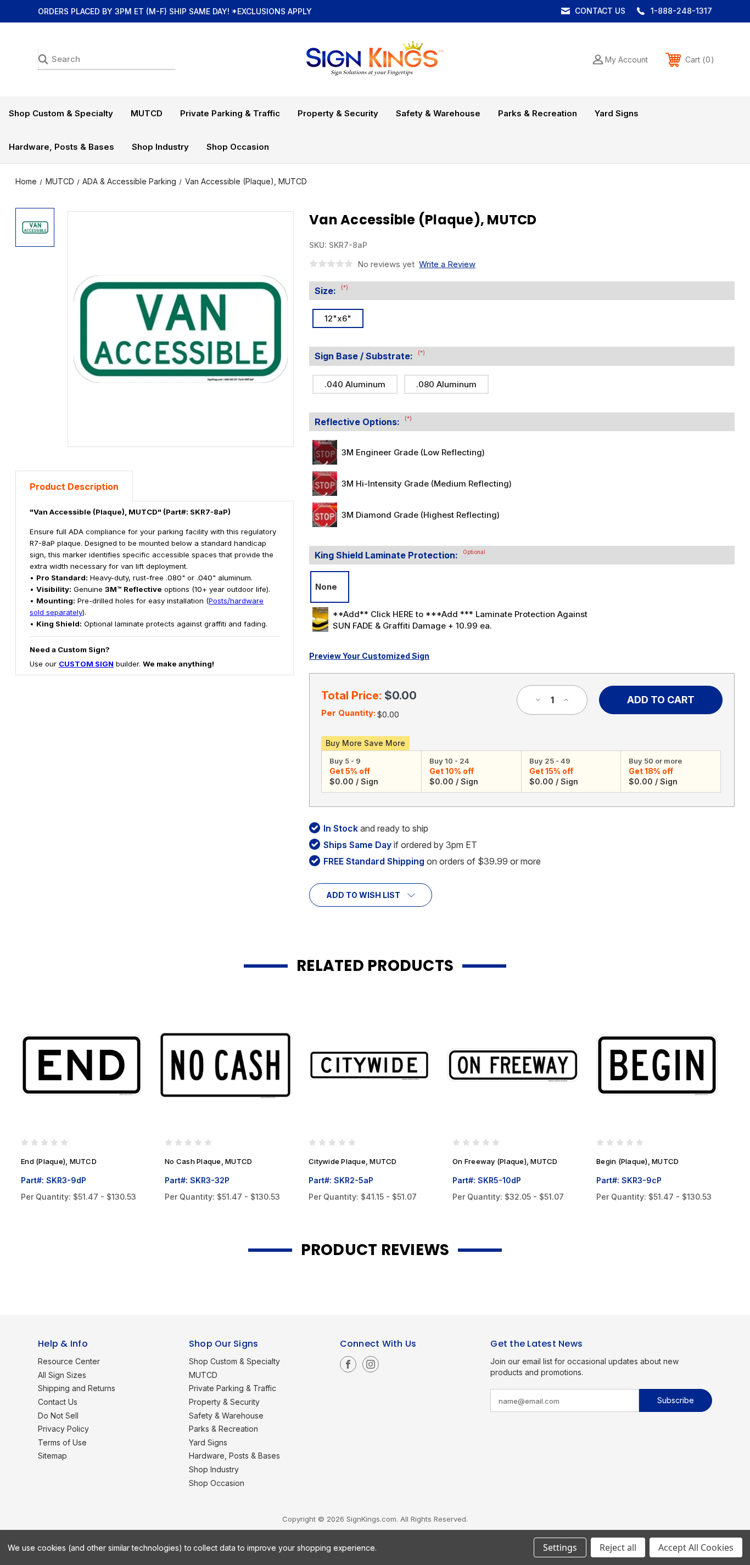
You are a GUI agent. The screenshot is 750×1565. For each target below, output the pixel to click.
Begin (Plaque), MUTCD (637, 1161)
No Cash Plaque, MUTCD (208, 1161)
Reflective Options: (363, 421)
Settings (560, 1547)
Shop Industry (160, 147)
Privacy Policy (63, 1428)
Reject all (618, 1547)
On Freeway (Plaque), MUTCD (505, 1161)
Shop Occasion (237, 147)
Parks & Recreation (537, 113)
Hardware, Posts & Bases (61, 147)
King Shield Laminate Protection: (400, 555)
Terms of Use (62, 1442)
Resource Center (69, 1361)
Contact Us (600, 10)
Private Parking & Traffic (230, 113)
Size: (331, 290)
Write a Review (447, 264)
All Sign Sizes (62, 1375)
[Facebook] (348, 1364)
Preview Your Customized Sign (369, 655)
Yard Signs (617, 113)
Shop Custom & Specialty (61, 113)
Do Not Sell (58, 1415)
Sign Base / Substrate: (370, 355)
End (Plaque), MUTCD (59, 1161)
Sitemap (52, 1455)
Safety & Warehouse (438, 113)
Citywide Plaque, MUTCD (353, 1161)
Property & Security (338, 113)
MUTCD (147, 113)
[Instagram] (370, 1364)
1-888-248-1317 (681, 10)
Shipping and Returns (76, 1388)
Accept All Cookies (696, 1547)
